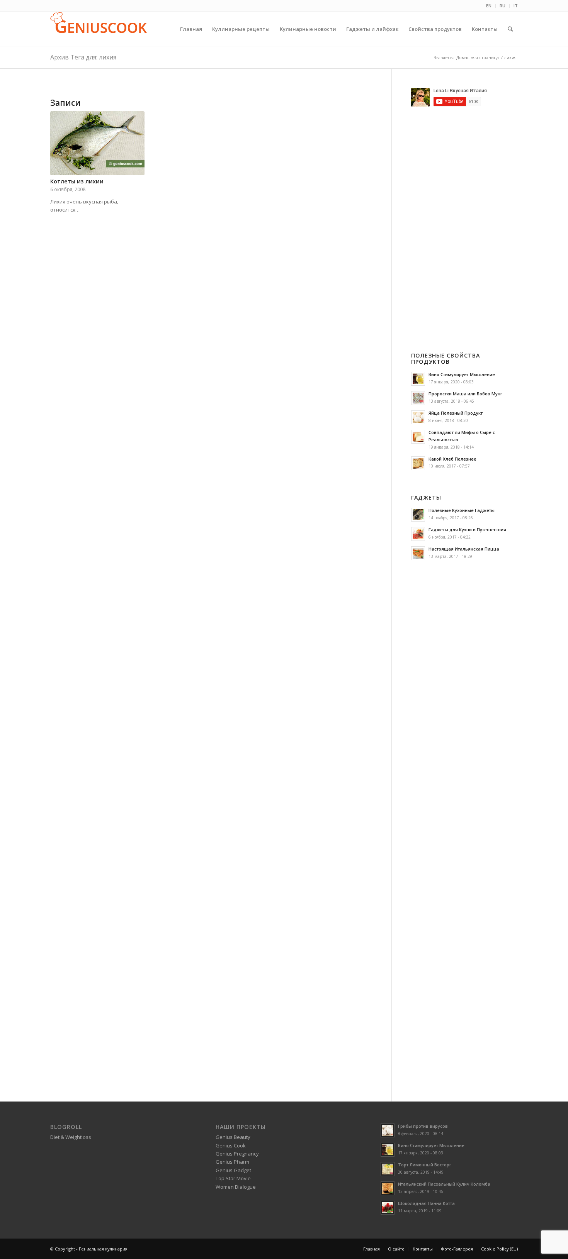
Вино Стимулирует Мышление (462, 374)
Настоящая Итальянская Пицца (464, 549)
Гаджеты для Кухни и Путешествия (467, 529)
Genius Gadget (233, 1170)
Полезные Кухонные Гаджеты (462, 510)
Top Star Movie (233, 1178)
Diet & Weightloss (70, 1137)
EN (488, 5)
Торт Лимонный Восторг (424, 1164)
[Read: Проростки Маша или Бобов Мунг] (418, 398)
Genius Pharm (232, 1161)
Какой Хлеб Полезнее (452, 459)
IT (516, 5)
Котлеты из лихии (77, 181)
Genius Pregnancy (237, 1153)
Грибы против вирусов (423, 1126)
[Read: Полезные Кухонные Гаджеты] (418, 515)
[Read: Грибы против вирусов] (388, 1130)
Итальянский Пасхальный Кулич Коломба (444, 1184)
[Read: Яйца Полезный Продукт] (418, 417)
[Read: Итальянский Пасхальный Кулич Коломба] (388, 1188)
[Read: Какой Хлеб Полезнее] (418, 463)
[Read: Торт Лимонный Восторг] (388, 1169)
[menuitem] (489, 6)
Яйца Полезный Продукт (456, 413)
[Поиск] (510, 29)
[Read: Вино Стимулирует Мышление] (418, 379)
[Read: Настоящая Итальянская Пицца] (418, 553)
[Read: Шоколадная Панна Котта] (388, 1208)
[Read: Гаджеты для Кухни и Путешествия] (418, 534)
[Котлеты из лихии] (97, 143)
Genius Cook (231, 1145)
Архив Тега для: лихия (83, 57)
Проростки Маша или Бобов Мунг (465, 394)
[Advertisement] (476, 218)
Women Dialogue (236, 1186)
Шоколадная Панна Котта (426, 1203)
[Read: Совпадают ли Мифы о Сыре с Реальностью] (418, 437)
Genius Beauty (233, 1137)
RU (502, 5)
